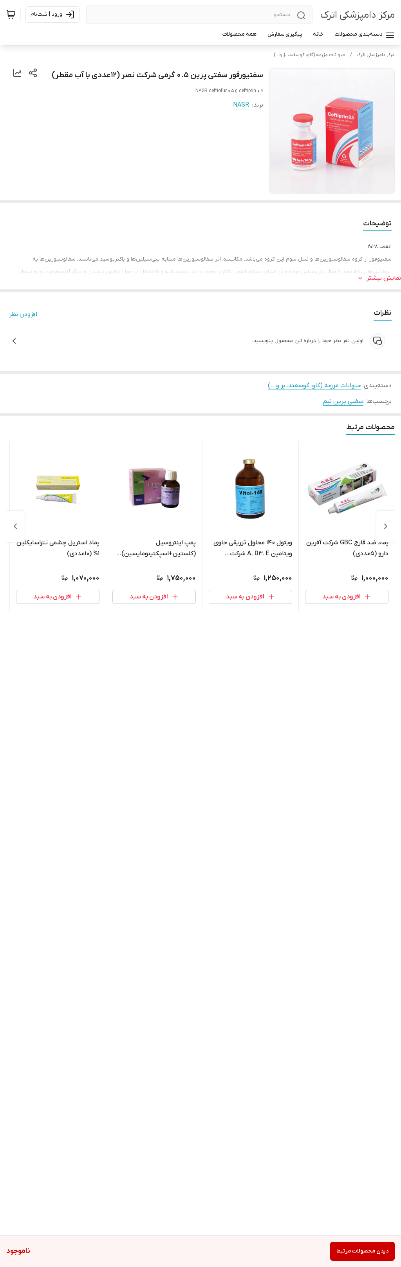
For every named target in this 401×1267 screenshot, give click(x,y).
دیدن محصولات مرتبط (362, 1251)
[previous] (385, 526)
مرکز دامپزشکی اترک (357, 15)
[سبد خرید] (11, 14)
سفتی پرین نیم (343, 401)
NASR (241, 105)
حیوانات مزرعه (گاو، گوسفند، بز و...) (309, 55)
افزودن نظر (23, 314)
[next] (15, 526)
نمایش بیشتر (384, 278)
